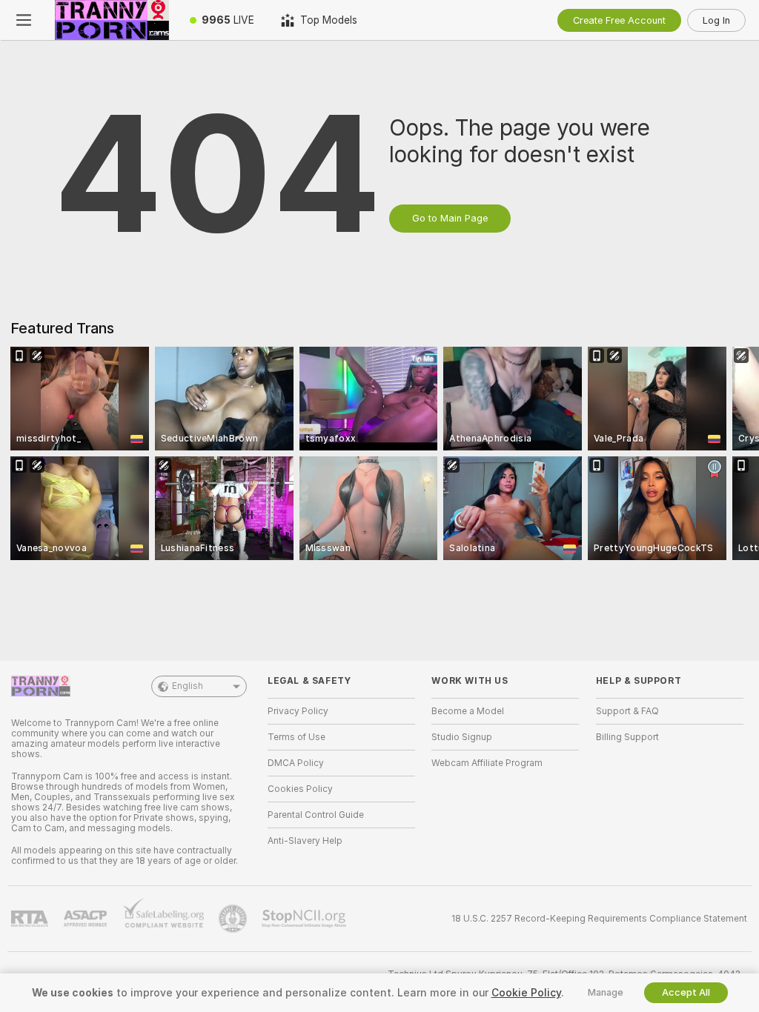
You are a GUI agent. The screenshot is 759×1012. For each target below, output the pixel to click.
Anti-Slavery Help (305, 841)
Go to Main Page (450, 218)
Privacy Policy (298, 711)
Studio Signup (461, 737)
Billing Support (627, 737)
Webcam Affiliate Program (487, 763)
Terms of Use (296, 737)
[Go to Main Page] (111, 20)
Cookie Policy (526, 993)
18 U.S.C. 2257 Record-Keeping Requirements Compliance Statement (599, 918)
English (187, 686)
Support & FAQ (627, 711)
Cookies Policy (300, 789)
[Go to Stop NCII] (305, 919)
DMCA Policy (296, 763)
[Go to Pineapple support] (234, 919)
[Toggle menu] (23, 20)
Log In (716, 20)
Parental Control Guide (316, 815)
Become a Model (467, 711)
